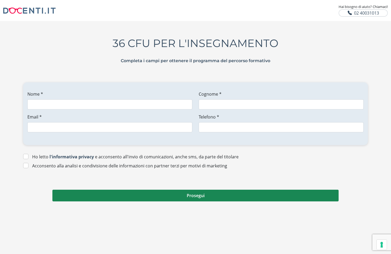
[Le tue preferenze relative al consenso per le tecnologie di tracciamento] (382, 245)
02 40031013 (366, 13)
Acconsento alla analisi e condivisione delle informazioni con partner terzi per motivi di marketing (129, 166)
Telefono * (209, 117)
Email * (34, 117)
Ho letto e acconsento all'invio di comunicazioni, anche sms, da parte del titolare (135, 157)
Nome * (35, 94)
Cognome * (210, 94)
